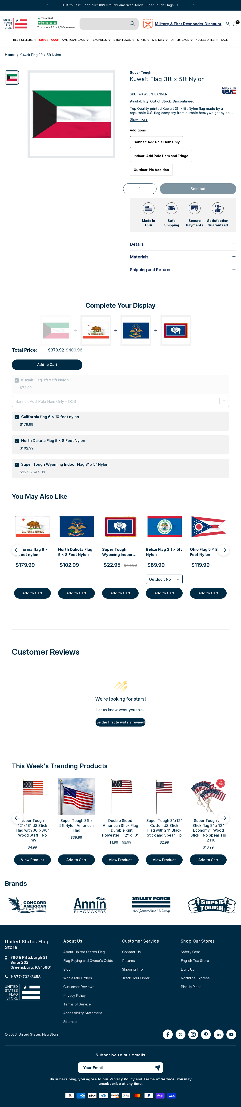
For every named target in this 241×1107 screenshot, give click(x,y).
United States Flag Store (38, 1034)
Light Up (188, 969)
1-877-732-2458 (25, 976)
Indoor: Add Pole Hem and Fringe (163, 158)
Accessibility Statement (82, 1013)
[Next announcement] (194, 5)
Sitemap (70, 1021)
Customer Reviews (78, 986)
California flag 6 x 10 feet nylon (50, 416)
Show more (139, 119)
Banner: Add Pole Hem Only (158, 144)
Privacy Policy (74, 995)
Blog (67, 969)
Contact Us (131, 952)
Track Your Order (135, 978)
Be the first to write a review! (120, 722)
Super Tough (140, 72)
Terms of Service (77, 1004)
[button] (24, 40)
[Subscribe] (157, 1067)
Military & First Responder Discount (188, 23)
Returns (128, 960)
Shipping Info (132, 969)
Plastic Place (191, 986)
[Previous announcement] (47, 5)
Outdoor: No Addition (153, 171)
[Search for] (132, 24)
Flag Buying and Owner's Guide (88, 960)
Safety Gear (190, 952)
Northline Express (195, 978)
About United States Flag (84, 952)
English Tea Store (195, 960)
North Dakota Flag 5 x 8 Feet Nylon (53, 440)
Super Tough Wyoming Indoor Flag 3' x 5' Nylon (64, 464)
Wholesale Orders (77, 978)
